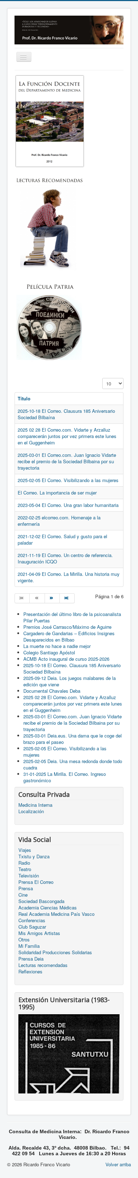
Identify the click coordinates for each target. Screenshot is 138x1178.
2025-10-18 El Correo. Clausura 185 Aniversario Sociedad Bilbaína (66, 414)
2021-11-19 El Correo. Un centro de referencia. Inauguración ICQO (65, 558)
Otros (24, 939)
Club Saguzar (32, 927)
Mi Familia (29, 946)
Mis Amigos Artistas (39, 933)
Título (24, 398)
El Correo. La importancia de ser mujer (57, 492)
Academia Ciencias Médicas (47, 907)
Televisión (28, 875)
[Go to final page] (67, 598)
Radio (24, 863)
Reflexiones (30, 971)
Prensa (25, 888)
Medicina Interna (35, 805)
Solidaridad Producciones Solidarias (55, 952)
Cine (23, 895)
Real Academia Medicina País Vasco (56, 914)
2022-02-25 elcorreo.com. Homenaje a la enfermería (59, 520)
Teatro (24, 869)
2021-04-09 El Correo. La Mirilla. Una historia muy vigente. (69, 577)
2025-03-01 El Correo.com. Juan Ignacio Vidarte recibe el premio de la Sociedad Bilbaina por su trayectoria (67, 461)
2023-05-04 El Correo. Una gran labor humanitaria (68, 505)
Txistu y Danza (34, 856)
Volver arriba (118, 1164)
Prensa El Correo (35, 882)
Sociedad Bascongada (41, 901)
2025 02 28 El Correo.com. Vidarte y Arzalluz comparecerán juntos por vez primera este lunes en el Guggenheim (67, 436)
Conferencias (31, 920)
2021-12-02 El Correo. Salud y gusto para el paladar (62, 539)
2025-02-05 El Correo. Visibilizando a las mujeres (68, 480)
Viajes (24, 850)
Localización (31, 811)
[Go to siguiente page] (52, 598)
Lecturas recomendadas (43, 965)
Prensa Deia (31, 959)
